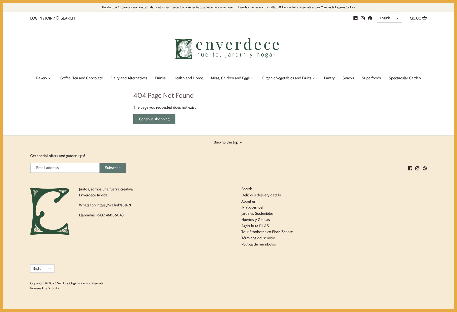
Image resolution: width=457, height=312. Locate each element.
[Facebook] (355, 18)
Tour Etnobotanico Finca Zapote (267, 232)
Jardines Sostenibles (257, 213)
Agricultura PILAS (255, 226)
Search (246, 189)
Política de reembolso (258, 244)
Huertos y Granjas (255, 219)
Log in (36, 18)
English (385, 18)
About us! (249, 201)
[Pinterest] (370, 18)
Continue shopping (154, 119)
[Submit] (58, 18)
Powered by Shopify (44, 288)
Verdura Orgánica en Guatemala (80, 283)
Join (49, 18)
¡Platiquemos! (252, 207)
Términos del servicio (258, 238)
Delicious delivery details (261, 195)
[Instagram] (363, 18)
